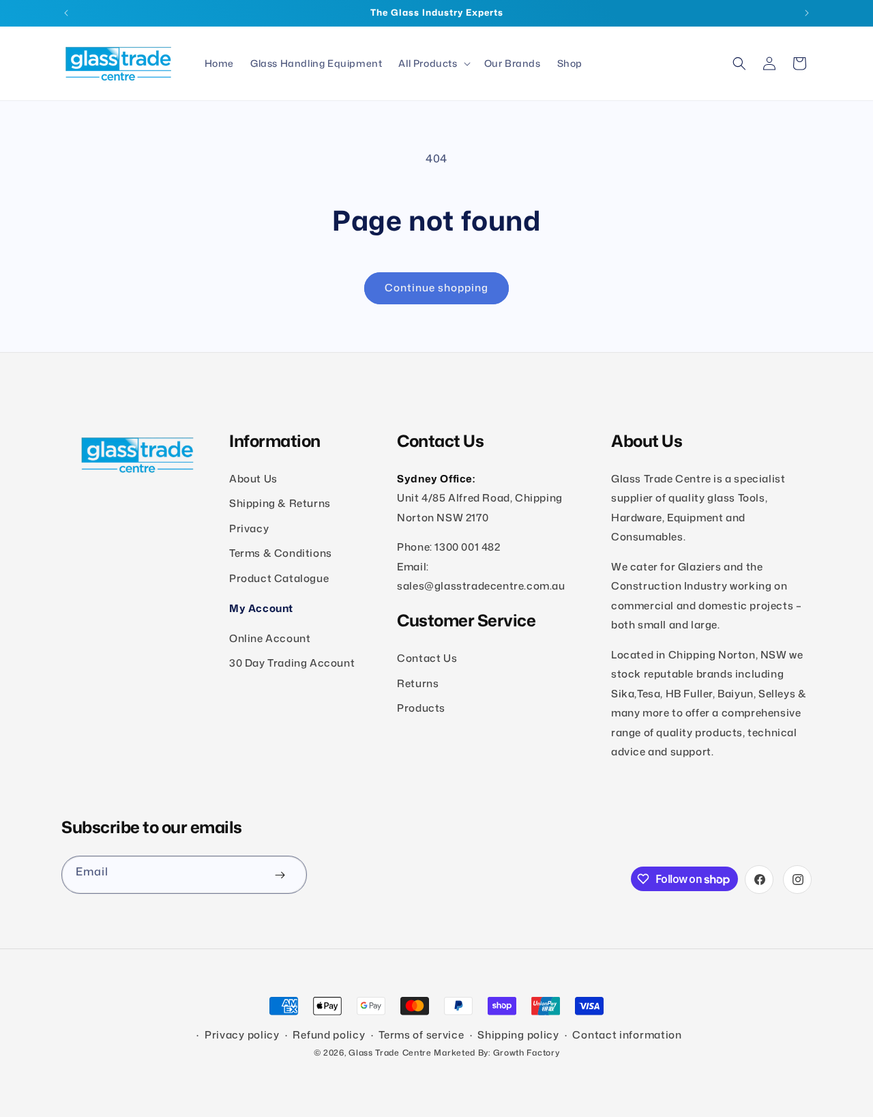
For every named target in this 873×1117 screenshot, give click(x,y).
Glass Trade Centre (390, 1052)
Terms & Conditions (280, 554)
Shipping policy (518, 1035)
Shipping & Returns (280, 504)
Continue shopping (436, 287)
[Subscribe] (280, 875)
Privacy (249, 528)
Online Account (269, 638)
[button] (432, 63)
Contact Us (427, 658)
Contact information (626, 1035)
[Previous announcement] (66, 13)
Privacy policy (242, 1035)
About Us (253, 479)
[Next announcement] (807, 13)
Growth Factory (526, 1052)
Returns (418, 683)
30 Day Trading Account (292, 663)
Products (421, 708)
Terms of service (421, 1035)
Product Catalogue (279, 578)
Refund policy (329, 1035)
